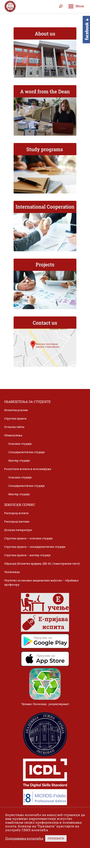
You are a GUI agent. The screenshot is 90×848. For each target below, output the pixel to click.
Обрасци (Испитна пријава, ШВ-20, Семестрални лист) (42, 563)
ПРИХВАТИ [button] (56, 838)
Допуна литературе (18, 530)
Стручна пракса (15, 418)
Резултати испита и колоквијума (27, 469)
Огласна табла (14, 427)
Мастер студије (19, 460)
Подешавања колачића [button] (24, 838)
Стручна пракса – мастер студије (27, 555)
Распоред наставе (17, 521)
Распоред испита (16, 513)
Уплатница (12, 572)
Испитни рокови (16, 410)
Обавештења (13, 435)
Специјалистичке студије (26, 452)
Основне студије (20, 444)
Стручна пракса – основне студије (28, 538)
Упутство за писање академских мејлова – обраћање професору (41, 582)
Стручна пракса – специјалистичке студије (35, 547)
